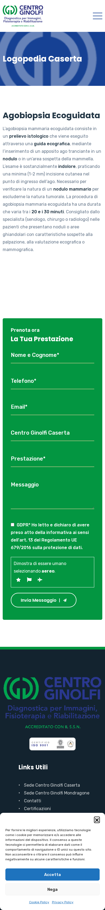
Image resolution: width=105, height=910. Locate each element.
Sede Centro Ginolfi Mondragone (56, 793)
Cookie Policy (39, 902)
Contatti (32, 800)
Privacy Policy (63, 902)
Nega (52, 889)
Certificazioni (37, 808)
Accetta (52, 874)
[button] (97, 819)
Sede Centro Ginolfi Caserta (52, 785)
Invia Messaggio (39, 600)
